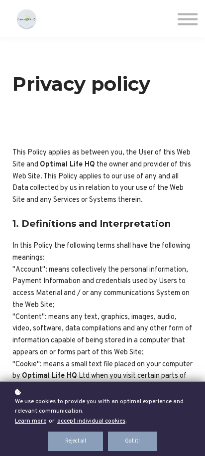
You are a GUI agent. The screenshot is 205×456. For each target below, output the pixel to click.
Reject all (75, 441)
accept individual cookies (91, 421)
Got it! (132, 441)
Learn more (30, 421)
